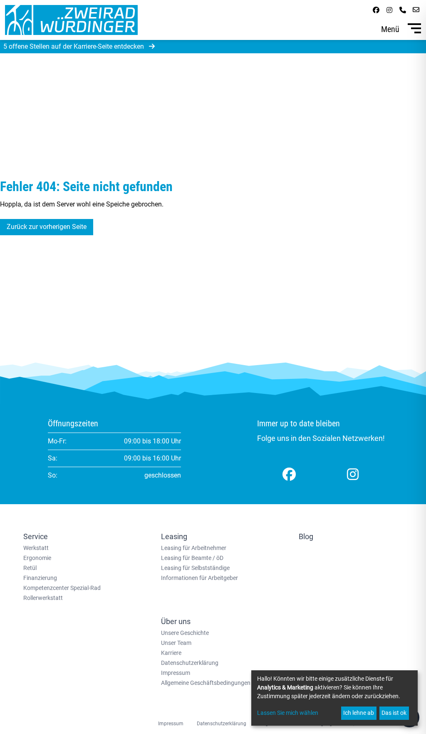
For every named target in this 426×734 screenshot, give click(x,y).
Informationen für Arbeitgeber (199, 578)
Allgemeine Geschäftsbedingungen (205, 682)
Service (35, 536)
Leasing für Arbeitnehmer (193, 548)
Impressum (175, 672)
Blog (306, 536)
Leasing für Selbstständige (195, 568)
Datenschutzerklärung (189, 662)
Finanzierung (40, 578)
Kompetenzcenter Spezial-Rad (62, 588)
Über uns (176, 621)
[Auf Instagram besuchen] (389, 10)
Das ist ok (393, 712)
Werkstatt (36, 548)
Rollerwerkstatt (43, 598)
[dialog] (334, 698)
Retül (30, 568)
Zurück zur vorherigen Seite (47, 227)
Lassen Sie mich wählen (287, 712)
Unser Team (176, 642)
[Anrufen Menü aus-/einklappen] (403, 10)
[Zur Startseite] (71, 20)
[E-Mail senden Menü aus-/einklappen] (416, 10)
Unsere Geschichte (185, 632)
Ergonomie (37, 558)
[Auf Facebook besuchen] (376, 10)
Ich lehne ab (358, 712)
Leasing (174, 536)
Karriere (171, 652)
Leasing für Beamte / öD (192, 558)
